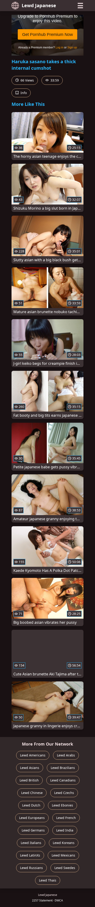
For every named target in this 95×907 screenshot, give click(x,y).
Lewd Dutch (31, 805)
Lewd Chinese (32, 792)
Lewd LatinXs (30, 855)
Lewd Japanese (39, 5)
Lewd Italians (31, 843)
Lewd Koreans (63, 843)
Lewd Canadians (63, 780)
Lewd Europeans (32, 818)
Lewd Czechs (64, 792)
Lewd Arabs (66, 755)
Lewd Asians (29, 767)
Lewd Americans (32, 755)
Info (23, 93)
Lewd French (66, 818)
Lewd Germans (33, 830)
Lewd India (64, 830)
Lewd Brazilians (63, 767)
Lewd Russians (31, 868)
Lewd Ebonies (62, 805)
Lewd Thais (47, 880)
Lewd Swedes (64, 868)
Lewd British (29, 780)
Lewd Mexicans (63, 855)
